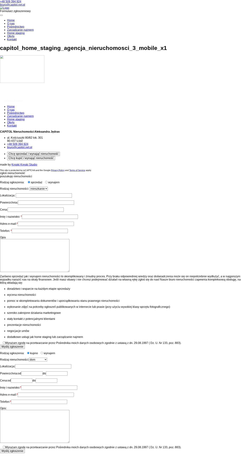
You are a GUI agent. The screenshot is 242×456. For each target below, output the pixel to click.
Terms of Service (77, 170)
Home (11, 20)
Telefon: (5, 230)
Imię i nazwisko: (10, 216)
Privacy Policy (57, 170)
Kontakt (12, 39)
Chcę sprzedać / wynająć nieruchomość (33, 153)
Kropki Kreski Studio (24, 164)
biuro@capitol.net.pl (12, 4)
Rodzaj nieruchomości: (15, 188)
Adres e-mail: (8, 223)
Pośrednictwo (15, 26)
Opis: (3, 408)
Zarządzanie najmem (20, 29)
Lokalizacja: (8, 195)
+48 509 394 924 (10, 1)
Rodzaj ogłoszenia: (12, 182)
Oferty (11, 36)
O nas (11, 23)
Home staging (16, 33)
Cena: (4, 209)
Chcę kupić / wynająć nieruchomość (31, 158)
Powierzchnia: (9, 202)
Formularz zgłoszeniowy (15, 11)
